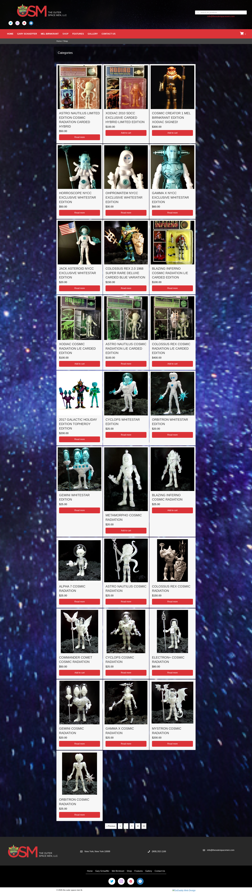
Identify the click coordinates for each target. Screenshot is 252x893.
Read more (79, 137)
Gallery (93, 34)
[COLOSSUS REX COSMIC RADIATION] (172, 572)
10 (138, 826)
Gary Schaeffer (27, 34)
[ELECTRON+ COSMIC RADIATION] (172, 643)
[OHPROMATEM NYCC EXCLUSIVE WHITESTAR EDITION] (126, 181)
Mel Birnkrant (50, 34)
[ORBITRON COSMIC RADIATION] (79, 785)
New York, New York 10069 (97, 851)
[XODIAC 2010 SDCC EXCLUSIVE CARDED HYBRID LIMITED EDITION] (126, 103)
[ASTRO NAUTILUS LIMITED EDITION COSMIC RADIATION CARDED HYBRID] (79, 103)
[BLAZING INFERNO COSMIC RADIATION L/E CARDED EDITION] (172, 256)
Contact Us (109, 34)
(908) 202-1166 (159, 851)
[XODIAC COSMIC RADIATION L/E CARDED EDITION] (79, 332)
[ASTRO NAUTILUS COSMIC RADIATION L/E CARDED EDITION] (126, 332)
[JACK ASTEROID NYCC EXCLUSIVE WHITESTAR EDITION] (79, 256)
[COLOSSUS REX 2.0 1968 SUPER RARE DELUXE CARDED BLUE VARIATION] (126, 256)
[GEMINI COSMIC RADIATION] (79, 714)
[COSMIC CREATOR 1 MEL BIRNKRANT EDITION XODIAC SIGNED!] (172, 103)
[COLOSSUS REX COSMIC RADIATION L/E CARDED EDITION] (172, 332)
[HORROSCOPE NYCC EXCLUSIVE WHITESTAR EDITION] (79, 181)
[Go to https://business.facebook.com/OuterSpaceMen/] (31, 23)
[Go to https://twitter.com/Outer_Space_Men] (11, 23)
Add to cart (126, 133)
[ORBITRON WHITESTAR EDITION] (172, 408)
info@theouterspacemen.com (221, 16)
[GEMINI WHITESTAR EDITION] (79, 491)
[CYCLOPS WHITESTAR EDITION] (126, 408)
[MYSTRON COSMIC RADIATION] (172, 714)
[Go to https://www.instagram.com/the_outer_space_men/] (17, 23)
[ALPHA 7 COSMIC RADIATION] (79, 572)
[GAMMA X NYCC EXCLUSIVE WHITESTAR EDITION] (172, 181)
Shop (65, 34)
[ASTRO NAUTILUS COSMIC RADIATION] (126, 572)
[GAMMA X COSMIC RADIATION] (126, 714)
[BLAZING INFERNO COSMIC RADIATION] (172, 491)
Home (10, 34)
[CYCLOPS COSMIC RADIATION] (126, 643)
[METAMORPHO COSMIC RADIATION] (126, 491)
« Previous (110, 826)
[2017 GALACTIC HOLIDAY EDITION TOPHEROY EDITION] (79, 408)
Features (78, 34)
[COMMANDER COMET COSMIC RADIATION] (79, 643)
